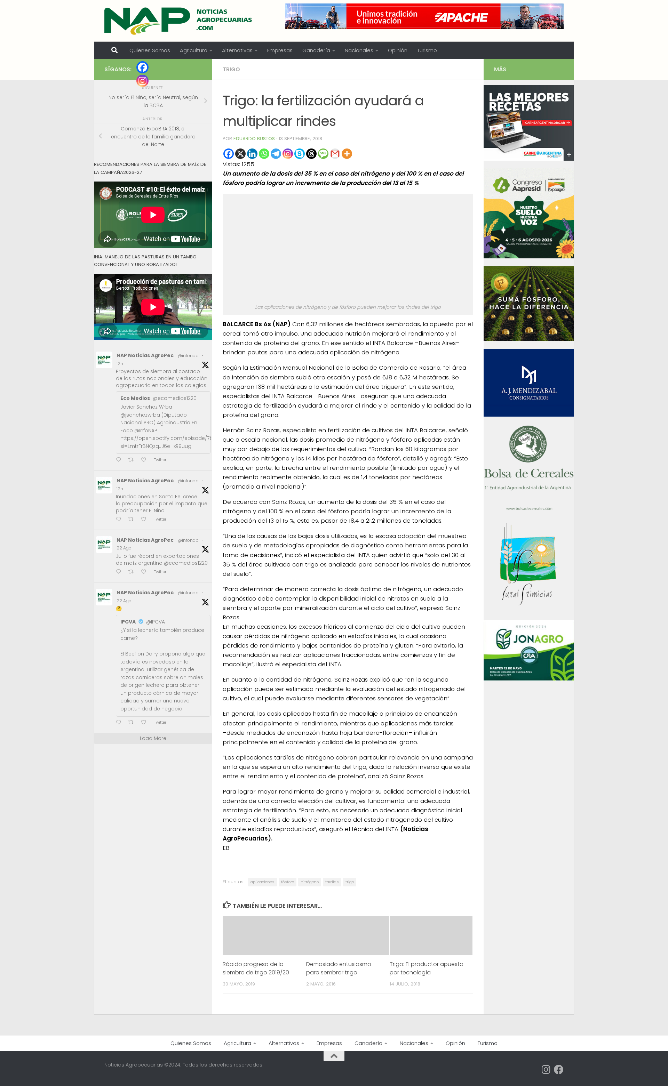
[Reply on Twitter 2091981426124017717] (120, 519)
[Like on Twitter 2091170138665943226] (145, 723)
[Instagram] (288, 153)
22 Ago (124, 548)
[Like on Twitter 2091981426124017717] (145, 519)
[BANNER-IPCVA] (529, 158)
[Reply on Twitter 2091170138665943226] (120, 723)
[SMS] (323, 153)
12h (120, 364)
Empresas (280, 50)
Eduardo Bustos (254, 138)
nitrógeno (310, 882)
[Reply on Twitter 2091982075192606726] (120, 460)
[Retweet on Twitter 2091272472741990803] (133, 572)
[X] (240, 153)
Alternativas (237, 50)
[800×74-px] (424, 16)
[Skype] (299, 153)
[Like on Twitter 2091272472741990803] (145, 572)
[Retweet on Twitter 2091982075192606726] (133, 460)
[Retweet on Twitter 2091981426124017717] (133, 519)
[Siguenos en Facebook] (559, 1070)
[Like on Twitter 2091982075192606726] (145, 460)
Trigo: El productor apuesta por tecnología (426, 968)
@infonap (188, 356)
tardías (332, 882)
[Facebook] (228, 153)
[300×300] (529, 256)
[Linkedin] (252, 153)
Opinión (397, 50)
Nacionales (359, 50)
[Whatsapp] (264, 153)
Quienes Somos (149, 50)
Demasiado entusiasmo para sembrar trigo (338, 968)
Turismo (427, 50)
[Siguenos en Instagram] (546, 1070)
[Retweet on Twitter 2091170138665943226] (133, 723)
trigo (349, 882)
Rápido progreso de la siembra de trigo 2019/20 (256, 968)
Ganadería (316, 50)
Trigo (231, 69)
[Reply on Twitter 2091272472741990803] (120, 572)
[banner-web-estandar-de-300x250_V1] (529, 339)
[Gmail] (335, 153)
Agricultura (193, 50)
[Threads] (311, 153)
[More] (347, 153)
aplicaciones (262, 882)
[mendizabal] (529, 414)
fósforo (287, 882)
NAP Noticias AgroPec (145, 355)
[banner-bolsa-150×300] (529, 509)
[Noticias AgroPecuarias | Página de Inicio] (179, 21)
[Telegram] (276, 153)
